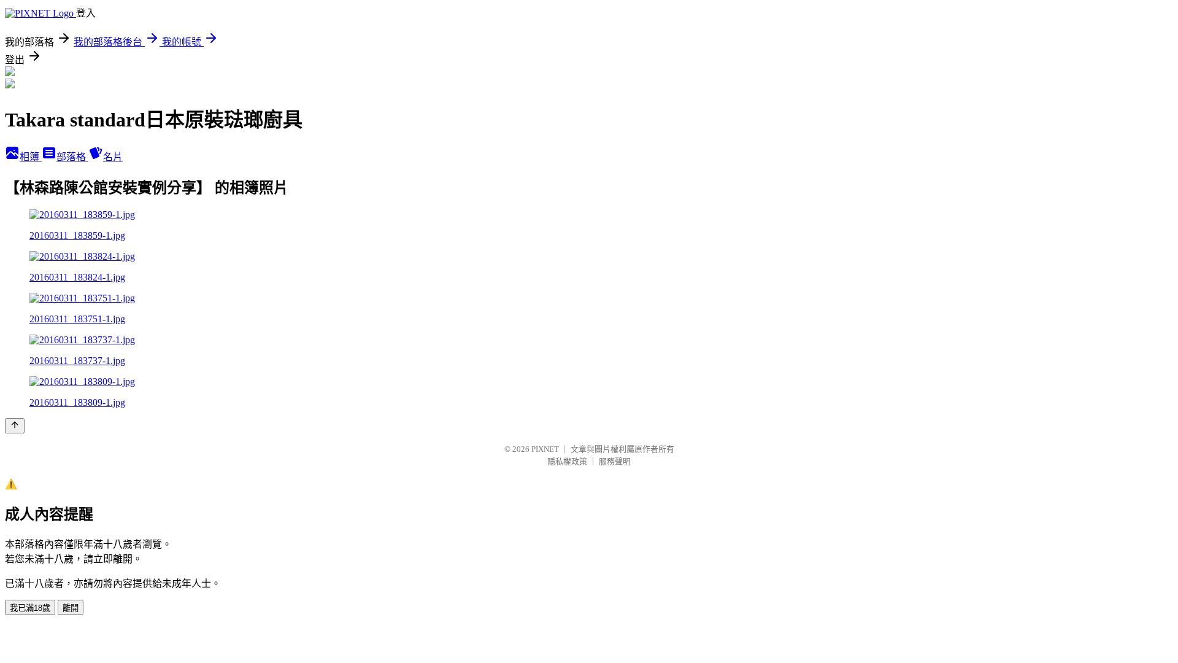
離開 (71, 608)
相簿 (31, 157)
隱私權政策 (567, 461)
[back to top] (15, 425)
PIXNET (545, 449)
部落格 (72, 157)
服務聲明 (615, 461)
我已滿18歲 (30, 608)
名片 (113, 157)
